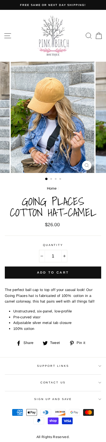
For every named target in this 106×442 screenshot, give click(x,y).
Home (52, 188)
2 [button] (51, 179)
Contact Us (53, 382)
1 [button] (46, 179)
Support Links (53, 365)
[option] (53, 5)
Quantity (53, 244)
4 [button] (60, 179)
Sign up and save (53, 399)
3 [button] (56, 179)
